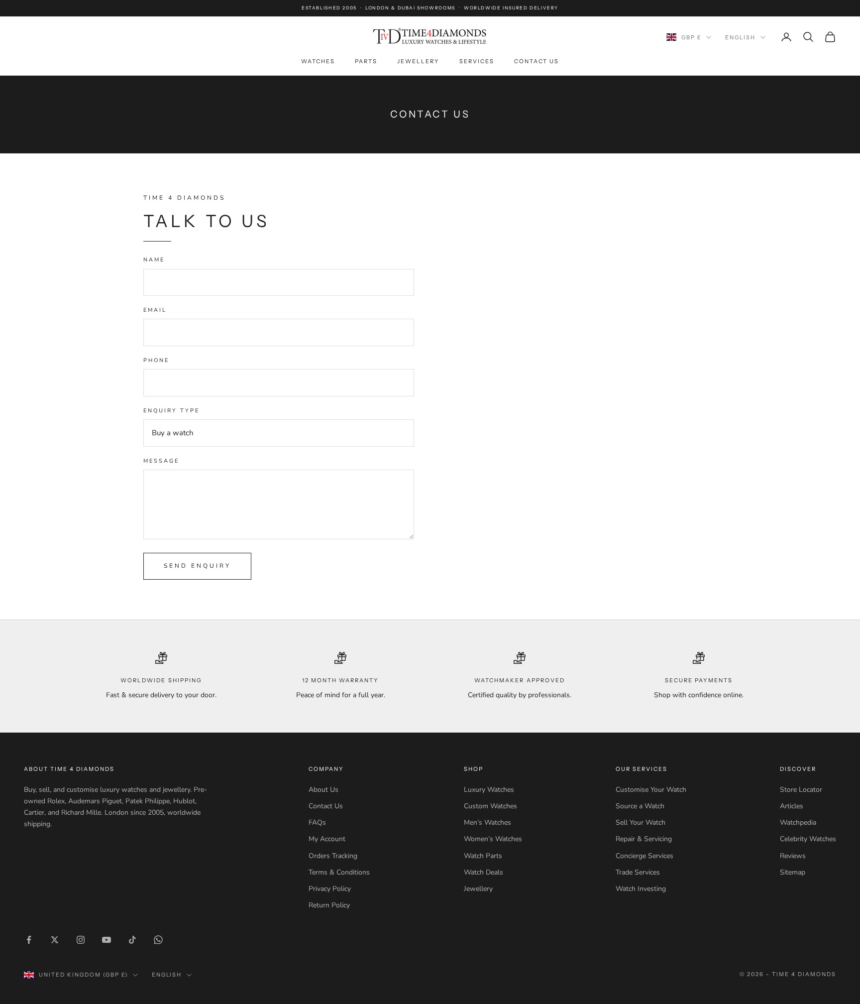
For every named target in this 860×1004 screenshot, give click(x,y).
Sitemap (792, 872)
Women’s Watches (493, 839)
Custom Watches (490, 806)
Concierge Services (644, 856)
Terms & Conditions (339, 872)
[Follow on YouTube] (106, 940)
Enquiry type (171, 410)
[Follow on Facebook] (29, 940)
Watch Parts (483, 856)
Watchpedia (798, 822)
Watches (318, 61)
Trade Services (638, 872)
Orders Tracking (333, 856)
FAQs (317, 822)
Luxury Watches (489, 789)
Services (476, 61)
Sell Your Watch (640, 822)
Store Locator (801, 789)
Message (161, 461)
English (740, 37)
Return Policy (329, 905)
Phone (156, 360)
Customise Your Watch (651, 789)
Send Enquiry (197, 566)
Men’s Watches (487, 822)
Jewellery (418, 61)
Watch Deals (483, 872)
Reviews (793, 856)
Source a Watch (640, 806)
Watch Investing (641, 888)
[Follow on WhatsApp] (158, 940)
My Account (327, 839)
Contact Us (536, 61)
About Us (323, 789)
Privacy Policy (330, 888)
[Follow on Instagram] (81, 940)
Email (155, 310)
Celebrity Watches (808, 839)
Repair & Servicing (644, 839)
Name (154, 259)
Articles (791, 806)
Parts (366, 61)
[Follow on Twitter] (55, 940)
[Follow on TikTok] (132, 940)
